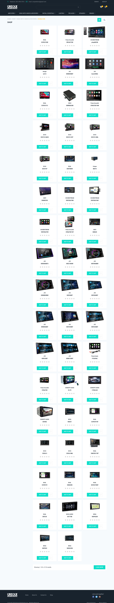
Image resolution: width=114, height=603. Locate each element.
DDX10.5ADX (45, 137)
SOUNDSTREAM (94, 40)
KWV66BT (70, 295)
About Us (34, 595)
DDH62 (45, 422)
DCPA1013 (44, 105)
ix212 (44, 74)
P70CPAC (95, 358)
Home (9, 19)
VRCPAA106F (95, 200)
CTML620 (95, 390)
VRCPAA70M (70, 200)
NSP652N (95, 516)
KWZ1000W (69, 263)
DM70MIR (70, 169)
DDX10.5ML (94, 137)
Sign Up (104, 1)
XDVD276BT (94, 485)
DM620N (69, 485)
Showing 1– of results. (42, 567)
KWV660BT (94, 295)
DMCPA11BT (95, 453)
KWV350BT (69, 327)
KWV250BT (94, 327)
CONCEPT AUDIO (69, 387)
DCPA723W (44, 42)
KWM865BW (44, 295)
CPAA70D (44, 390)
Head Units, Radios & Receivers (27, 19)
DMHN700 (45, 200)
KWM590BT (69, 74)
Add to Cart (42, 52)
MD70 (95, 169)
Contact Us (43, 595)
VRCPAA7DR (44, 232)
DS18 (44, 134)
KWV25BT (45, 358)
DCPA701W (94, 422)
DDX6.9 (44, 453)
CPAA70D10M (95, 105)
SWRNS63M (69, 105)
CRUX (69, 103)
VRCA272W (69, 42)
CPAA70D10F (70, 232)
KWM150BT (69, 358)
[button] (12, 13)
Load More (99, 567)
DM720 (44, 516)
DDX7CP (44, 169)
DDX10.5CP (69, 137)
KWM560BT (44, 327)
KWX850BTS (44, 263)
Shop (14, 19)
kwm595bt (95, 74)
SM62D (95, 232)
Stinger (45, 71)
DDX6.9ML (69, 453)
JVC (70, 71)
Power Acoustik (70, 40)
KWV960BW (94, 263)
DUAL (44, 40)
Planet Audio (94, 356)
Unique (95, 166)
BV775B (69, 516)
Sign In (96, 1)
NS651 (70, 422)
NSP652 (44, 548)
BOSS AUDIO (69, 514)
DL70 (69, 390)
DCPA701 (44, 485)
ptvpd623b (95, 42)
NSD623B (70, 548)
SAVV (44, 198)
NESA (69, 419)
